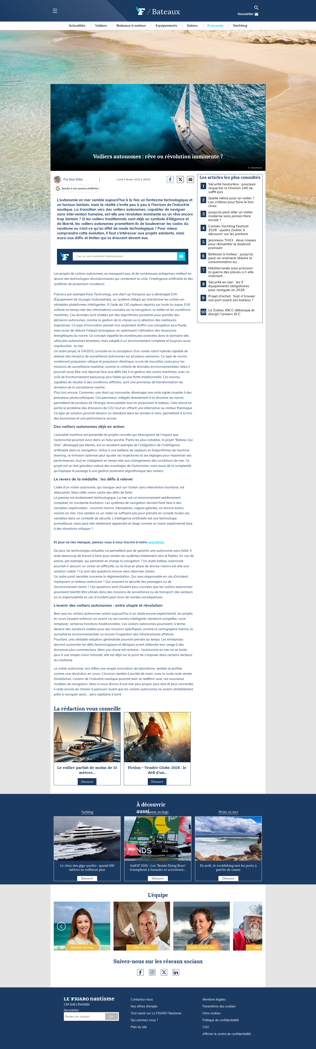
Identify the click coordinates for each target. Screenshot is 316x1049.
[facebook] (140, 972)
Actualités (77, 25)
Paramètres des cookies (219, 1006)
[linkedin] (176, 972)
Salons (193, 25)
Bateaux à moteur (132, 25)
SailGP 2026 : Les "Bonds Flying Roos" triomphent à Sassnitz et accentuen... (158, 868)
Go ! (111, 1016)
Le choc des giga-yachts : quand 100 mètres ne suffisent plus (87, 868)
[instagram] (152, 972)
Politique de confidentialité (220, 1020)
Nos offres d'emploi (144, 1006)
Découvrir (87, 878)
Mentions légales (214, 999)
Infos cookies (211, 1013)
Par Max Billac (73, 179)
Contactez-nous (142, 999)
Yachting (240, 25)
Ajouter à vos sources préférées (80, 188)
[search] (256, 8)
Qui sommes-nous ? (144, 1020)
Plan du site (139, 1027)
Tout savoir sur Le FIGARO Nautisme (156, 1013)
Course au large (158, 812)
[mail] (256, 14)
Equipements (167, 25)
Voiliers (101, 25)
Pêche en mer (228, 812)
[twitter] (164, 972)
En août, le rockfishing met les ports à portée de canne (228, 868)
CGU (205, 1027)
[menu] (55, 11)
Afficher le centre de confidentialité (226, 1034)
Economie (215, 25)
